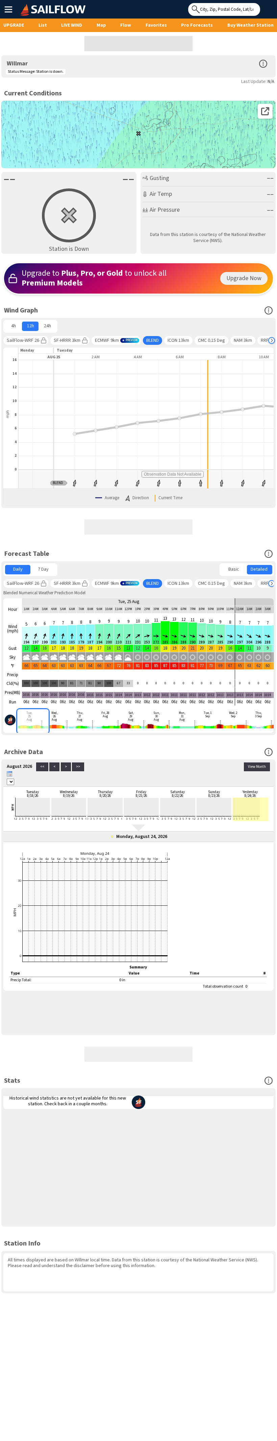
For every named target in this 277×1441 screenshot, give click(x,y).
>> (78, 766)
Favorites (156, 25)
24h (47, 326)
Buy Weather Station (250, 25)
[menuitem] (13, 326)
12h (30, 326)
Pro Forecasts (197, 25)
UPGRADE (13, 25)
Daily (18, 569)
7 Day (43, 569)
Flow (125, 25)
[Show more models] (271, 340)
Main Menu (8, 9)
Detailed (259, 569)
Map (101, 25)
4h (13, 326)
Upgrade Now (243, 278)
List (43, 25)
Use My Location (267, 7)
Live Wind (71, 25)
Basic (233, 569)
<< (42, 766)
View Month (257, 766)
